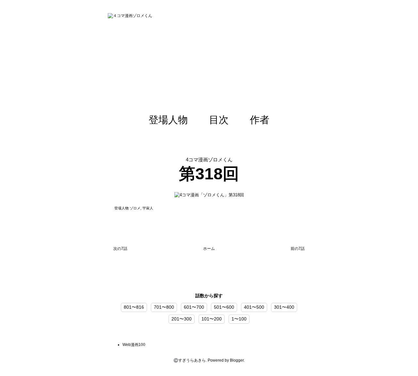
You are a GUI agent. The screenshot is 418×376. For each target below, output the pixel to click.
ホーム (209, 248)
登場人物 (168, 119)
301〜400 (284, 307)
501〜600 (224, 307)
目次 (219, 119)
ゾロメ (135, 208)
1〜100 (239, 318)
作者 (259, 119)
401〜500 (254, 307)
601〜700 (194, 307)
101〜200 (211, 318)
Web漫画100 (133, 344)
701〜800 (164, 307)
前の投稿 (297, 250)
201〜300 (181, 318)
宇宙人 (147, 208)
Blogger (237, 360)
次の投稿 (120, 250)
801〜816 (134, 307)
